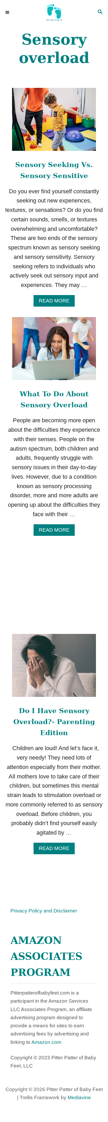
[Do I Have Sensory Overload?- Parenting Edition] (54, 668)
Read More (57, 302)
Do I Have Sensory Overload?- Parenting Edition (54, 722)
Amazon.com (46, 1042)
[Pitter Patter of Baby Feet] (54, 12)
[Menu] (8, 12)
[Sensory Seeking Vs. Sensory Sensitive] (54, 122)
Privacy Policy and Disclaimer (43, 910)
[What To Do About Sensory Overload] (54, 351)
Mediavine (79, 1097)
